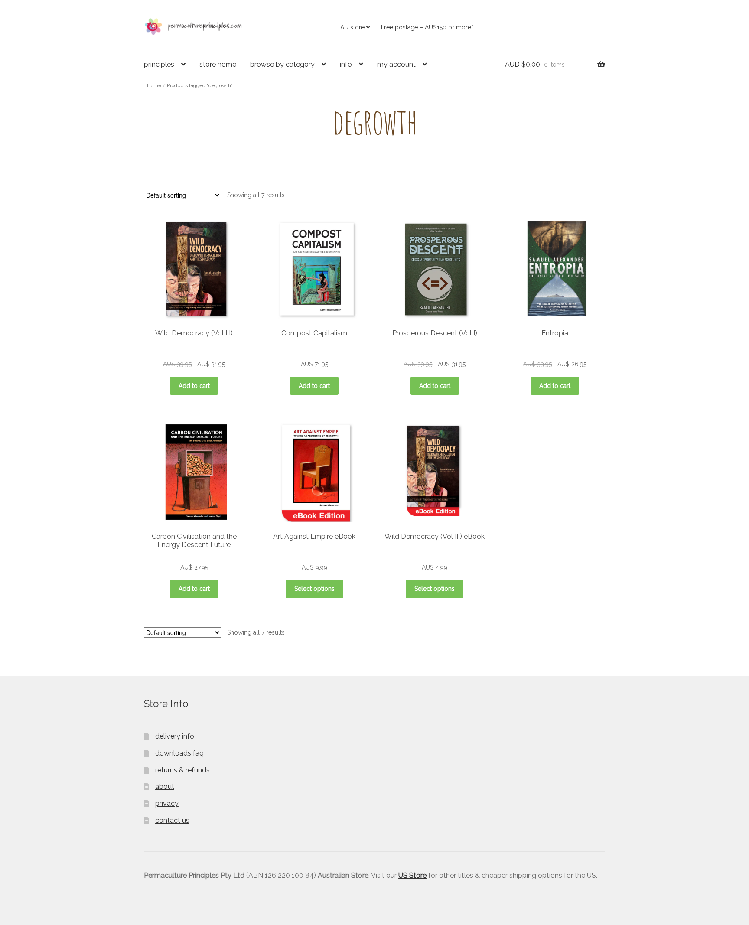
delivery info (174, 736)
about (164, 786)
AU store (352, 27)
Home (154, 85)
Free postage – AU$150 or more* (427, 27)
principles (159, 64)
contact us (172, 820)
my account (396, 64)
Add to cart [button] (194, 385)
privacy (167, 803)
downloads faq (179, 753)
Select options (314, 588)
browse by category (282, 64)
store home (217, 64)
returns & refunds (182, 770)
